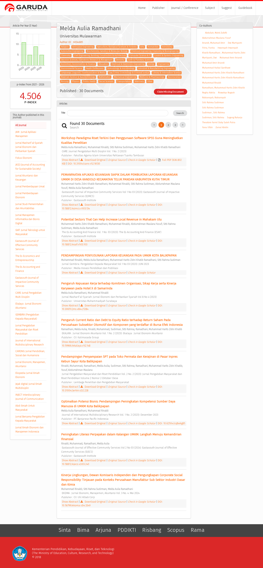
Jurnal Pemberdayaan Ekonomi (26, 195)
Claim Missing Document (170, 91)
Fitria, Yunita (208, 47)
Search (180, 113)
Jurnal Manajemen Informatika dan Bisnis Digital (27, 219)
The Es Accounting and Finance (27, 268)
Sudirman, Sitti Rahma (213, 117)
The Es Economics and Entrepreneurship (27, 258)
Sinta (65, 530)
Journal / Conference (184, 8)
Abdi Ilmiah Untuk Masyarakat (25, 407)
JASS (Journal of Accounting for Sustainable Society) (30, 166)
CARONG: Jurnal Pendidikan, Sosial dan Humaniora (30, 353)
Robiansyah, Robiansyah (214, 97)
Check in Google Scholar (142, 159)
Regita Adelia (208, 92)
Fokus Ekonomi (23, 157)
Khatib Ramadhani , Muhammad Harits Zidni (223, 52)
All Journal (20, 125)
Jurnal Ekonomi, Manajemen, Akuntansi (30, 364)
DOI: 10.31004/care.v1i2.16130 (84, 163)
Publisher (158, 8)
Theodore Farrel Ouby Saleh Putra (218, 122)
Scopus (175, 530)
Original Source (117, 159)
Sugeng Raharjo (234, 117)
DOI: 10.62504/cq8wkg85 (171, 423)
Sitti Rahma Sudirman (213, 102)
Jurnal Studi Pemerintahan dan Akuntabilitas (29, 206)
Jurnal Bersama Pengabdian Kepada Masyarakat (30, 418)
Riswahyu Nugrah (226, 92)
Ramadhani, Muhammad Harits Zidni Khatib (223, 87)
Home (142, 8)
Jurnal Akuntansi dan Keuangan (26, 177)
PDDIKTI (127, 530)
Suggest (226, 8)
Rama (197, 530)
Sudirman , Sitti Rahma (213, 112)
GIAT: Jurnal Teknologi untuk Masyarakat (30, 232)
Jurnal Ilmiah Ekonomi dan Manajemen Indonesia (29, 429)
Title (63, 112)
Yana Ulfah (207, 127)
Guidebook (245, 8)
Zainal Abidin (222, 127)
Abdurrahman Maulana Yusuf (216, 38)
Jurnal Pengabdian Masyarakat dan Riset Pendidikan (26, 329)
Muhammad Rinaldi (211, 82)
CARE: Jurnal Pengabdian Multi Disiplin (28, 294)
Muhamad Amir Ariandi (231, 57)
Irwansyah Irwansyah (228, 47)
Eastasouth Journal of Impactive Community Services (27, 281)
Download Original (95, 159)
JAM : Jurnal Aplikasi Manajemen (25, 134)
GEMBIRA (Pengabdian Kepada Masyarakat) (27, 316)
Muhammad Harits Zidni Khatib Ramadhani (223, 72)
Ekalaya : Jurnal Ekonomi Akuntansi (28, 305)
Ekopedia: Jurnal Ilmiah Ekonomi (27, 375)
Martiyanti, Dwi (209, 57)
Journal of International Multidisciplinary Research (29, 342)
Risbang (151, 530)
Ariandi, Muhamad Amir (213, 43)
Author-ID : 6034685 (71, 42)
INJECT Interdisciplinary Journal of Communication (29, 396)
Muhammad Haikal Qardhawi (216, 67)
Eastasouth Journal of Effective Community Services (27, 245)
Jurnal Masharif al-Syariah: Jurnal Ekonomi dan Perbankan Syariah (29, 147)
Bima (83, 530)
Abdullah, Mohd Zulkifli (216, 32)
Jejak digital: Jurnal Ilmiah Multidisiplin (28, 386)
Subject (210, 8)
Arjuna (103, 530)
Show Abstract (70, 159)
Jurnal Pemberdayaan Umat (30, 186)
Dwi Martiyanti (235, 43)
